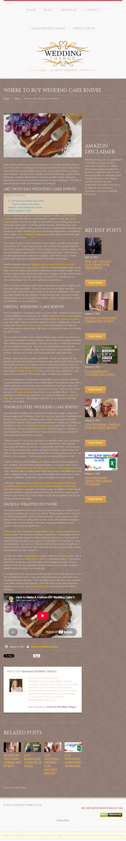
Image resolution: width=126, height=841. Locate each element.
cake (40, 461)
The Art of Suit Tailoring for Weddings (98, 265)
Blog (48, 10)
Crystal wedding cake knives (25, 204)
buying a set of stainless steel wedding (33, 425)
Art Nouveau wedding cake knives (28, 201)
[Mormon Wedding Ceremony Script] (12, 747)
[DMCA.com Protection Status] (111, 814)
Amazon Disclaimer (48, 28)
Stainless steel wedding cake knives (25, 207)
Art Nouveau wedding (32, 234)
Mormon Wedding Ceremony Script (12, 760)
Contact (92, 10)
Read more (95, 283)
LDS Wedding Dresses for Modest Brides (52, 764)
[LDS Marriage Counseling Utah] (32, 747)
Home (31, 10)
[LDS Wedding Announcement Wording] (73, 747)
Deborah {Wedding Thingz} (44, 647)
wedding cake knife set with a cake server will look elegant (43, 468)
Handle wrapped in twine (19, 211)
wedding (63, 555)
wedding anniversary (26, 370)
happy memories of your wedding (33, 325)
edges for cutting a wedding (64, 319)
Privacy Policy (63, 820)
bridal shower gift (33, 559)
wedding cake (42, 586)
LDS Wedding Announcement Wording (78, 760)
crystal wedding (25, 392)
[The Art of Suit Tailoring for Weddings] (93, 246)
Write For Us (84, 28)
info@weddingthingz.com (104, 808)
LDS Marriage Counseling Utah (34, 760)
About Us (68, 10)
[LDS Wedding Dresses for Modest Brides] (52, 747)
